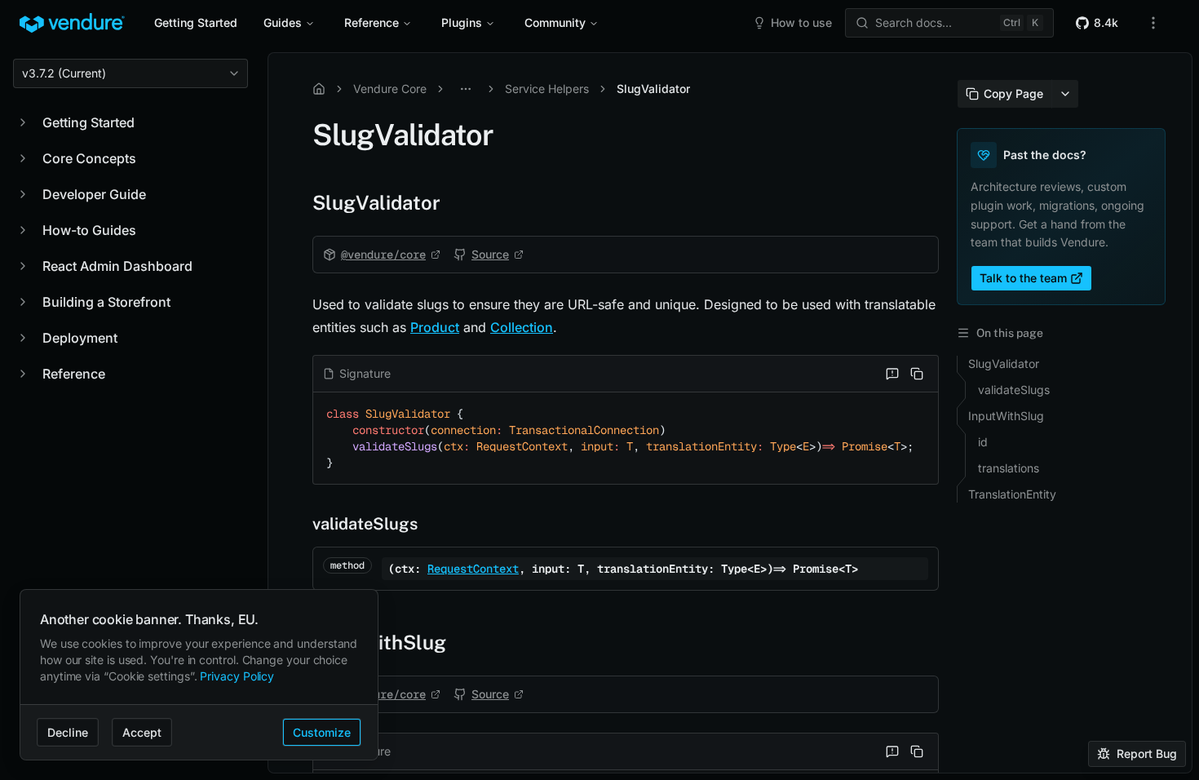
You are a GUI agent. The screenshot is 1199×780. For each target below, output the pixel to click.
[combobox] (130, 73)
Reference (371, 22)
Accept (141, 732)
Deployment (79, 338)
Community (555, 22)
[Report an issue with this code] (892, 373)
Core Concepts (89, 158)
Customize (322, 732)
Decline (67, 732)
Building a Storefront (106, 302)
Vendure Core (390, 88)
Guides (282, 22)
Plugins (461, 22)
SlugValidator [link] (653, 88)
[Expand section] (23, 122)
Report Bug (1147, 753)
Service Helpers (547, 88)
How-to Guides (89, 230)
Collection (521, 327)
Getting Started (195, 22)
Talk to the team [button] (1023, 278)
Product (434, 327)
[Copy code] (916, 373)
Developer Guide (94, 194)
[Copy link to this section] (296, 202)
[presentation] (730, 413)
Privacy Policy (237, 676)
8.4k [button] (1106, 22)
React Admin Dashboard (117, 266)
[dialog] (199, 675)
